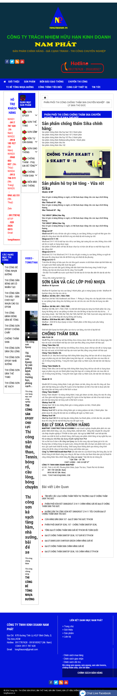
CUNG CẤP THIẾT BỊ (77, 87)
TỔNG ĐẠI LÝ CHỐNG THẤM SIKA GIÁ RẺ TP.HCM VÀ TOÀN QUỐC (71, 530)
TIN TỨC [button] (96, 87)
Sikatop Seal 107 (48, 408)
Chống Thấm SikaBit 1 (50, 392)
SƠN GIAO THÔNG (29, 150)
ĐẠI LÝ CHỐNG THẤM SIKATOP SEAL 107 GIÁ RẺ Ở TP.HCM (69, 535)
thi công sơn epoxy (75, 457)
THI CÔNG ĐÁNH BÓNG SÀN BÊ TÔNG (11, 316)
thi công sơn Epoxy (67, 441)
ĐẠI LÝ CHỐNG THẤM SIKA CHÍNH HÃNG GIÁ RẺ (64, 546)
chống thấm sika (70, 667)
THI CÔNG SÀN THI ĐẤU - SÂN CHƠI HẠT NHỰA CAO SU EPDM (12, 300)
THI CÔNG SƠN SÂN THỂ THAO (12, 374)
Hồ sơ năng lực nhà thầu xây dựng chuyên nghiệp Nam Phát (64, 439)
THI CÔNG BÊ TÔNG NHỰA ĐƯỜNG (11, 271)
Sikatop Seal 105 (48, 402)
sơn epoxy (86, 665)
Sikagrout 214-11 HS (50, 239)
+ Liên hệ (66, 636)
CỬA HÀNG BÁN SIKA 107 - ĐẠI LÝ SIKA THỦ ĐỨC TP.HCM (69, 519)
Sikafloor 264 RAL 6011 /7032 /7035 (55, 296)
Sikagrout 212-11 (48, 260)
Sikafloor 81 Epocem (50, 286)
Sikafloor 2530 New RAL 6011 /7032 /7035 (58, 319)
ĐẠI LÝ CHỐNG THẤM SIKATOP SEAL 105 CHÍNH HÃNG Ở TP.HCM (71, 551)
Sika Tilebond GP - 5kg (51, 210)
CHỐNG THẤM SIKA (28, 173)
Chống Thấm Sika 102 (50, 345)
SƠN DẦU (32, 131)
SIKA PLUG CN (47, 337)
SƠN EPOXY (27, 113)
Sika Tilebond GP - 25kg (51, 202)
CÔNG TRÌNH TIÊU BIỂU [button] (50, 87)
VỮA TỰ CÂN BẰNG (28, 140)
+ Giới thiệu (67, 629)
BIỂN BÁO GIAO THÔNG (52, 81)
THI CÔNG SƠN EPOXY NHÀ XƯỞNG (12, 361)
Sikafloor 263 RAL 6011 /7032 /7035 (55, 306)
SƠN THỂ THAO (29, 123)
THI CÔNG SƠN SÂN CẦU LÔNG (12, 349)
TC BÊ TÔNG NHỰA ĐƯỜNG (20, 87)
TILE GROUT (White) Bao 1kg (53, 223)
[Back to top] (113, 686)
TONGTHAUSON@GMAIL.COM (59, 475)
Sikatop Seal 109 (48, 416)
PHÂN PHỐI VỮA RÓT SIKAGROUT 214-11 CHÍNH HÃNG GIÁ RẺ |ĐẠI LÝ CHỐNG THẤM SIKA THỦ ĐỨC (76, 505)
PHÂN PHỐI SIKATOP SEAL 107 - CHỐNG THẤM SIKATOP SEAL (71, 524)
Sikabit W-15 (47, 379)
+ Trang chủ (68, 626)
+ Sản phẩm (68, 633)
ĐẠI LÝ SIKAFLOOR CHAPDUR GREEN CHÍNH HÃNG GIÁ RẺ (69, 541)
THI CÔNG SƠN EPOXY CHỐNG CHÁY (12, 329)
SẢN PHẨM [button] (29, 81)
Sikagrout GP (47, 231)
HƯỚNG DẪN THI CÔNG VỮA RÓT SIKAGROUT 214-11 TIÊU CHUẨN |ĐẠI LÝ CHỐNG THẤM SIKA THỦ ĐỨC (74, 512)
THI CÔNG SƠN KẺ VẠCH (12, 385)
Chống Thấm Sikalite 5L (51, 366)
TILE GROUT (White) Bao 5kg (53, 215)
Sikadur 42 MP (47, 192)
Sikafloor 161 (47, 325)
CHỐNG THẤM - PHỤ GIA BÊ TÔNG (28, 162)
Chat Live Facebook (98, 693)
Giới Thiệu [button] (13, 81)
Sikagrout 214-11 (48, 252)
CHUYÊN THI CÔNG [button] (77, 81)
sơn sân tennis (99, 665)
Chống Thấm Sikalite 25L (51, 353)
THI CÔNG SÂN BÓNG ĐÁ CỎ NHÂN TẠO (12, 284)
